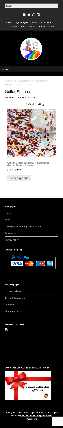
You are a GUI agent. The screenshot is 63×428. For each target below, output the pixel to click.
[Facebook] (24, 15)
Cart (23, 26)
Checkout (13, 26)
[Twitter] (29, 15)
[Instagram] (34, 15)
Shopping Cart (12, 311)
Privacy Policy (12, 239)
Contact (31, 26)
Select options (19, 178)
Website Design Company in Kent (36, 415)
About (34, 22)
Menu (7, 69)
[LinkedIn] (38, 15)
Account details (48, 22)
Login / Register (22, 22)
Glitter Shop (21, 80)
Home (9, 22)
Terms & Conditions (15, 298)
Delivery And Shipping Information (23, 226)
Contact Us (10, 233)
